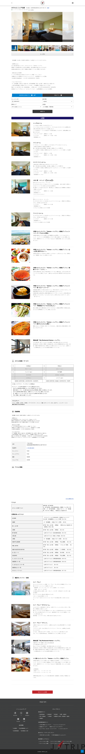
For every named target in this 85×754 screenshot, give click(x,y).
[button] (13, 27)
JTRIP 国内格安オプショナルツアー (59, 735)
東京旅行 (56, 714)
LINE (24, 721)
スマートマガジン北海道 (55, 741)
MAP (48, 7)
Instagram (27, 715)
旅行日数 (44, 99)
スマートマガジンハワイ (55, 743)
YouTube (18, 721)
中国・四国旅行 (43, 716)
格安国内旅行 (42, 714)
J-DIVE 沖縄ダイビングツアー (45, 724)
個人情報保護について (23, 728)
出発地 (43, 104)
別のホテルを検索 (42, 692)
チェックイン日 (14, 99)
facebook (15, 715)
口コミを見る (31, 9)
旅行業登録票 (16, 730)
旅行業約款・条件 (24, 730)
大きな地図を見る (70, 498)
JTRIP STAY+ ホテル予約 (44, 735)
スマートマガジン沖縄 (44, 741)
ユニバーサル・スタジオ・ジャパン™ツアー (48, 728)
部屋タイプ (13, 104)
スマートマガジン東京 (67, 741)
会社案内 (15, 728)
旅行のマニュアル (66, 743)
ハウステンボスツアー (63, 728)
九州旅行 (50, 716)
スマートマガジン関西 (44, 743)
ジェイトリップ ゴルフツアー (59, 724)
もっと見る (42, 54)
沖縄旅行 (41, 718)
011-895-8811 (31, 448)
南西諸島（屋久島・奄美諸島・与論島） (62, 716)
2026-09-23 (16, 101)
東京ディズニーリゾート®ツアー (56, 726)
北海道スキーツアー (43, 726)
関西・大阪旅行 (63, 714)
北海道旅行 (49, 714)
